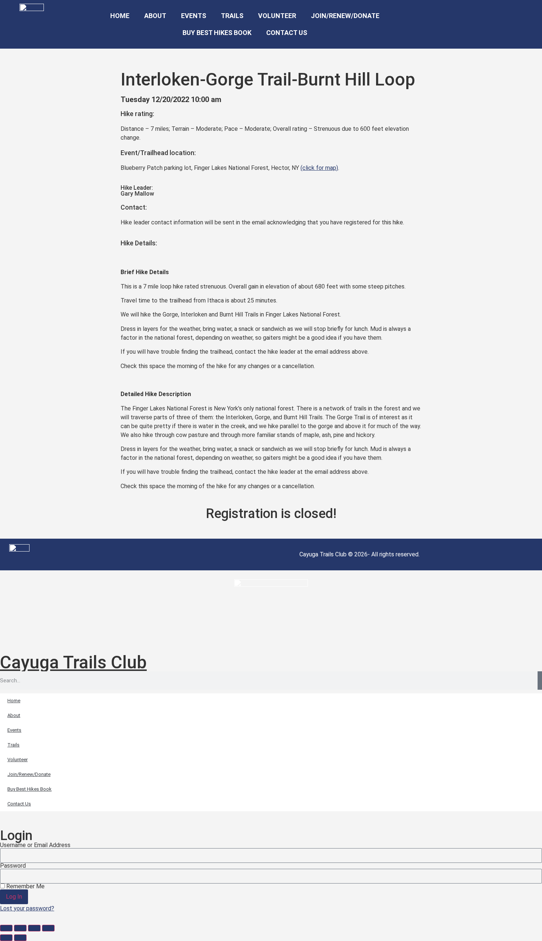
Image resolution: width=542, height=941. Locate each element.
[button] (462, 24)
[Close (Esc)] (48, 928)
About (155, 16)
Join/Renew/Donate (345, 16)
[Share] (34, 928)
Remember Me (25, 886)
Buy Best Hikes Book (217, 32)
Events (193, 16)
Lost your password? (27, 908)
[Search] (540, 680)
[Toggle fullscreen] (20, 928)
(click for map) (319, 167)
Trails (232, 16)
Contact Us (286, 32)
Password (13, 866)
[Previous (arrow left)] (6, 937)
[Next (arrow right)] (20, 937)
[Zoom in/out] (6, 928)
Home (119, 16)
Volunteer (277, 16)
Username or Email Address (35, 845)
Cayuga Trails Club (73, 662)
